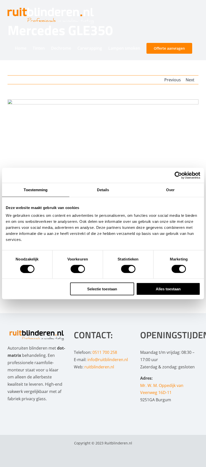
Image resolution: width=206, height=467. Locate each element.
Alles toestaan (168, 289)
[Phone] (37, 410)
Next (190, 80)
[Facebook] (10, 410)
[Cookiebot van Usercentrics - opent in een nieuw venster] (178, 175)
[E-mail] (111, 457)
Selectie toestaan (102, 289)
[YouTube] (24, 410)
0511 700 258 (104, 352)
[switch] (78, 269)
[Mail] (30, 410)
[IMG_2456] (103, 163)
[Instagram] (17, 410)
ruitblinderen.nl (99, 367)
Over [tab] (170, 189)
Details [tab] (103, 189)
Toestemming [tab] (35, 189)
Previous (172, 80)
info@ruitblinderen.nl (107, 359)
